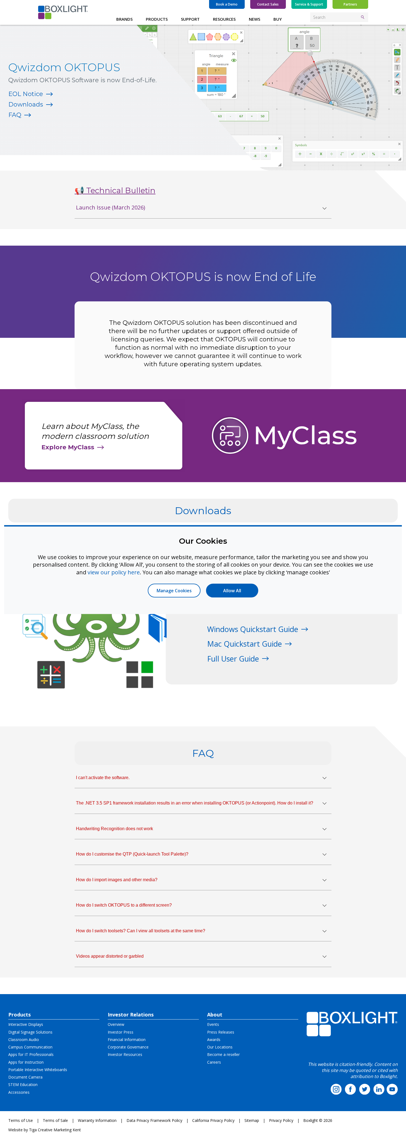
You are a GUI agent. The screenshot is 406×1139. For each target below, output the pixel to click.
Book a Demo (227, 4)
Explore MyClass (67, 447)
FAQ (14, 115)
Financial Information (127, 1039)
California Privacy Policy (213, 1120)
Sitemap (251, 1120)
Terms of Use (20, 1120)
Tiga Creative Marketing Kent (55, 1129)
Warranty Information (97, 1120)
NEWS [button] (254, 19)
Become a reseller (223, 1054)
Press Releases (220, 1032)
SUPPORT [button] (190, 19)
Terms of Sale (55, 1120)
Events (213, 1024)
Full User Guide (233, 659)
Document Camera (25, 1077)
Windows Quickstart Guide (252, 629)
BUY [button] (277, 19)
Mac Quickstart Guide (244, 644)
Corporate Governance (128, 1047)
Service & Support (309, 4)
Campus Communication (30, 1047)
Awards (213, 1039)
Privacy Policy (281, 1120)
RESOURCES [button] (224, 19)
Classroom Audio (23, 1039)
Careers (214, 1062)
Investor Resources (125, 1054)
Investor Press (120, 1032)
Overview (116, 1024)
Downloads (25, 104)
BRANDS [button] (124, 19)
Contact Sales (268, 4)
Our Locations (220, 1047)
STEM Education (23, 1084)
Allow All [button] (232, 591)
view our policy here (114, 572)
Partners (350, 4)
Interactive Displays (25, 1024)
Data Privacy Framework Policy (154, 1120)
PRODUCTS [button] (157, 19)
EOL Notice (25, 94)
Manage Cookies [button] (174, 591)
